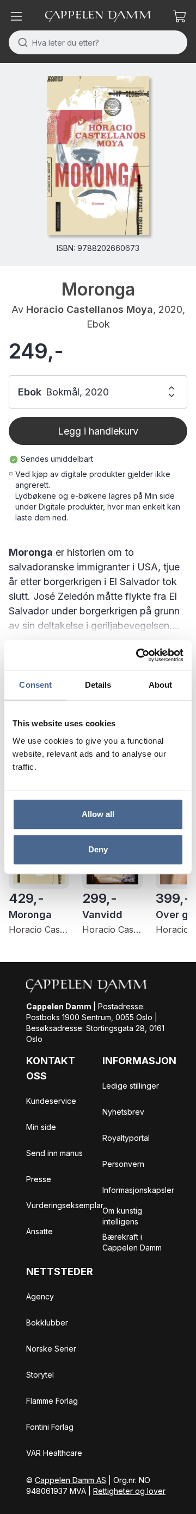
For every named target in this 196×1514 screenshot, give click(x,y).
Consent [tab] (35, 684)
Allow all (98, 814)
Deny (98, 849)
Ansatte (39, 1231)
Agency (40, 1296)
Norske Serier (51, 1348)
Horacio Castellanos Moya (89, 309)
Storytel (40, 1374)
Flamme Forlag (52, 1400)
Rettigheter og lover (129, 1491)
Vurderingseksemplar (64, 1205)
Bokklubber (47, 1322)
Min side (41, 1127)
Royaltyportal (126, 1137)
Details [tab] (98, 684)
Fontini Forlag (50, 1426)
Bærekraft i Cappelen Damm (132, 1242)
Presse (38, 1179)
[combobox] (98, 42)
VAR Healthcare (54, 1453)
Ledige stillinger (130, 1085)
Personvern (123, 1164)
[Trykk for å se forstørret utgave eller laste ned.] (98, 155)
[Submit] (20, 42)
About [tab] (161, 684)
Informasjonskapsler (138, 1190)
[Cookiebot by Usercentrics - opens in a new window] (138, 655)
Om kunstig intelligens (122, 1216)
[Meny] (16, 16)
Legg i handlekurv (98, 431)
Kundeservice (51, 1100)
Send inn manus (54, 1153)
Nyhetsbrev (123, 1111)
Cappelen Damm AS (70, 1480)
